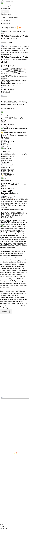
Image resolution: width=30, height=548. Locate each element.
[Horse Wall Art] (4, 166)
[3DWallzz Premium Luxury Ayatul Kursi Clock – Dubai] (15, 32)
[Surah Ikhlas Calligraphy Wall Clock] (4, 114)
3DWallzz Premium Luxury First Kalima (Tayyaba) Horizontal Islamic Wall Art (14, 83)
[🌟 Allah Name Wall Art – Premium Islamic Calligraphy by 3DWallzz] (15, 129)
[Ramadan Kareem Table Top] (4, 227)
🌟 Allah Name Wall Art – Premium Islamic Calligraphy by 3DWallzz (14, 135)
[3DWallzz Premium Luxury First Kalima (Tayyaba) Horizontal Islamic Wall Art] (15, 74)
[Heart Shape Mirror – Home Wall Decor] (4, 150)
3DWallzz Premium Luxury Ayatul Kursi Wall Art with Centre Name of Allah (14, 59)
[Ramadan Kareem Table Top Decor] (4, 240)
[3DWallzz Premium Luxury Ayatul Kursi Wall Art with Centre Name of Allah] (15, 50)
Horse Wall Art (7, 170)
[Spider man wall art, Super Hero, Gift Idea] (4, 180)
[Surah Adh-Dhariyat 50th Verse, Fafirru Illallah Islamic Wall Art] (4, 97)
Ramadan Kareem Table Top (12, 231)
